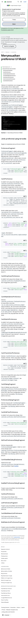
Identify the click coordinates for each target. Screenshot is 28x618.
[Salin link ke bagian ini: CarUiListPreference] (16, 494)
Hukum (18, 607)
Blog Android (4, 573)
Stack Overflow (4, 600)
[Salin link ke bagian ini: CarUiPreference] (13, 179)
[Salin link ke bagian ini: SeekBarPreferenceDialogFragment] (2, 485)
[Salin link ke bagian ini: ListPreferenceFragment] (19, 503)
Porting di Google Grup (6, 582)
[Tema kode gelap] (24, 167)
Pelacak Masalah (5, 602)
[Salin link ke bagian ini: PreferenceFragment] (16, 148)
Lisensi (22, 607)
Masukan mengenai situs (12, 609)
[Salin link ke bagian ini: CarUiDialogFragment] (16, 384)
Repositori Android (5, 549)
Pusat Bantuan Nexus (6, 593)
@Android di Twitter (5, 569)
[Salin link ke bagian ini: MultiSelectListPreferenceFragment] (2, 524)
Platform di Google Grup (6, 578)
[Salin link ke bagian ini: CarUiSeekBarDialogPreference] (23, 460)
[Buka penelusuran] (18, 2)
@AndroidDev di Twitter (6, 571)
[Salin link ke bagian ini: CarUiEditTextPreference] (19, 412)
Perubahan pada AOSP (7, 30)
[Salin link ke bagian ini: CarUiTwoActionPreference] (21, 353)
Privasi (3, 609)
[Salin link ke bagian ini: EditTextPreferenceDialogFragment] (2, 442)
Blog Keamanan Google (6, 575)
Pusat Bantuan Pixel (5, 590)
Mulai (14, 24)
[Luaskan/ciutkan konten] (11, 67)
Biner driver (3, 560)
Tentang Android (5, 607)
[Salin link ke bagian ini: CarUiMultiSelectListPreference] (23, 513)
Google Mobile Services (6, 597)
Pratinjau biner (4, 556)
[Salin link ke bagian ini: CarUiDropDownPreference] (21, 276)
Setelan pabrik (4, 558)
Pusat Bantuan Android (6, 588)
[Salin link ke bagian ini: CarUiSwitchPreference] (18, 319)
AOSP (2, 52)
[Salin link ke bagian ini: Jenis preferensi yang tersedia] (2, 141)
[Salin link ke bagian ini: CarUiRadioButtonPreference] (22, 297)
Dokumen (7, 52)
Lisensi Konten (17, 537)
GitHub (2, 563)
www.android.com (5, 595)
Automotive (13, 52)
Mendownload (4, 553)
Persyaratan (4, 551)
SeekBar (16, 466)
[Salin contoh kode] (26, 167)
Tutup (14, 19)
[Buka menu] (2, 1)
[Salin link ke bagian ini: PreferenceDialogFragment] (20, 400)
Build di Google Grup (6, 580)
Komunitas (13, 607)
